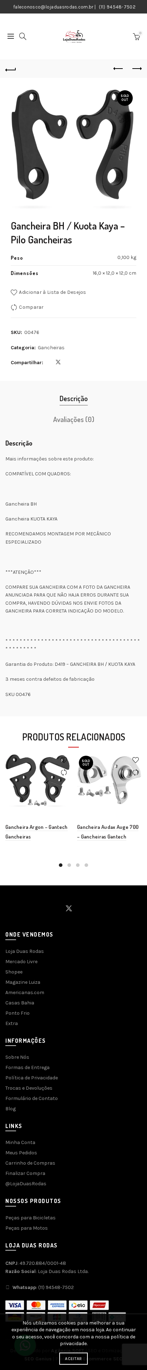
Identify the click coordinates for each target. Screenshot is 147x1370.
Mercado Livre (21, 962)
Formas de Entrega (27, 1067)
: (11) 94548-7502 (43, 1287)
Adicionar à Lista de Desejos (52, 292)
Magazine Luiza (22, 982)
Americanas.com (24, 992)
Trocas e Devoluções (28, 1088)
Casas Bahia (19, 1003)
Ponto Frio (17, 1013)
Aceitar (73, 1358)
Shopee (13, 972)
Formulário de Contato (31, 1098)
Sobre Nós (17, 1057)
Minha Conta (20, 1142)
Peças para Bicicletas (30, 1218)
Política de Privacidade (31, 1078)
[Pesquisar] (23, 36)
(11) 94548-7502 (117, 7)
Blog (10, 1109)
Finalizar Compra (25, 1173)
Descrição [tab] (74, 398)
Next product (136, 69)
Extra (11, 1023)
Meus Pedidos (21, 1153)
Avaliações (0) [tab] (73, 419)
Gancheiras (51, 348)
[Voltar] (11, 69)
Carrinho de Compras (30, 1163)
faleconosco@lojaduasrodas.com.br (53, 7)
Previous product (118, 69)
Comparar (31, 307)
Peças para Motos (26, 1228)
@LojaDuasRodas (25, 1184)
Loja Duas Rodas (24, 951)
